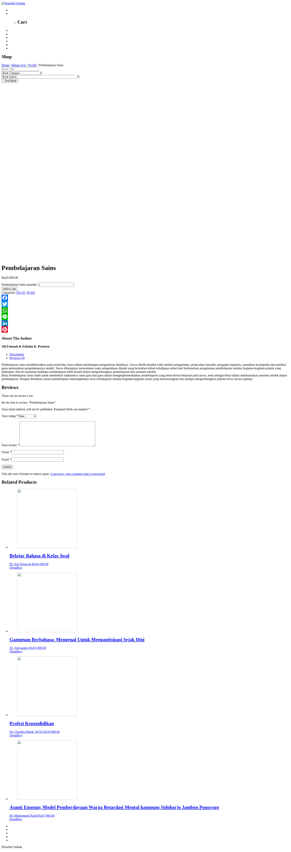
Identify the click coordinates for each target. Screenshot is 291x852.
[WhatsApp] (145, 310)
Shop (13, 41)
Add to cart (9, 288)
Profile (14, 34)
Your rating (10, 416)
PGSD (32, 65)
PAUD (20, 292)
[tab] (149, 354)
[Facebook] (145, 298)
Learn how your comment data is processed (77, 474)
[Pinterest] (145, 329)
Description (17, 354)
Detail (13, 567)
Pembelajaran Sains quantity (19, 284)
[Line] (145, 317)
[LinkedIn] (145, 323)
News (13, 37)
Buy (19, 567)
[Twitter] (145, 304)
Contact (14, 44)
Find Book (9, 80)
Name (6, 452)
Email (6, 459)
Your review (10, 445)
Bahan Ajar (19, 65)
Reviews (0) (17, 358)
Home (13, 30)
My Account (17, 48)
